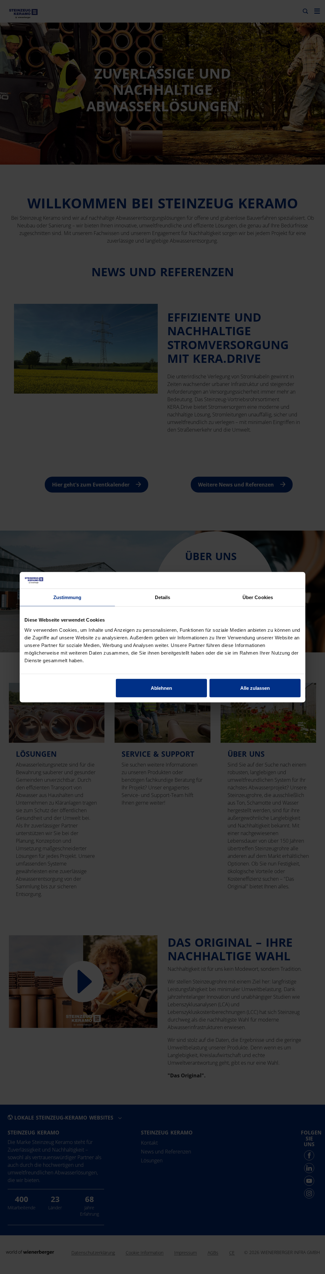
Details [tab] (162, 597)
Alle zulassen (255, 687)
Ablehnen (161, 687)
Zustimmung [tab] (67, 597)
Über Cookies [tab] (257, 597)
